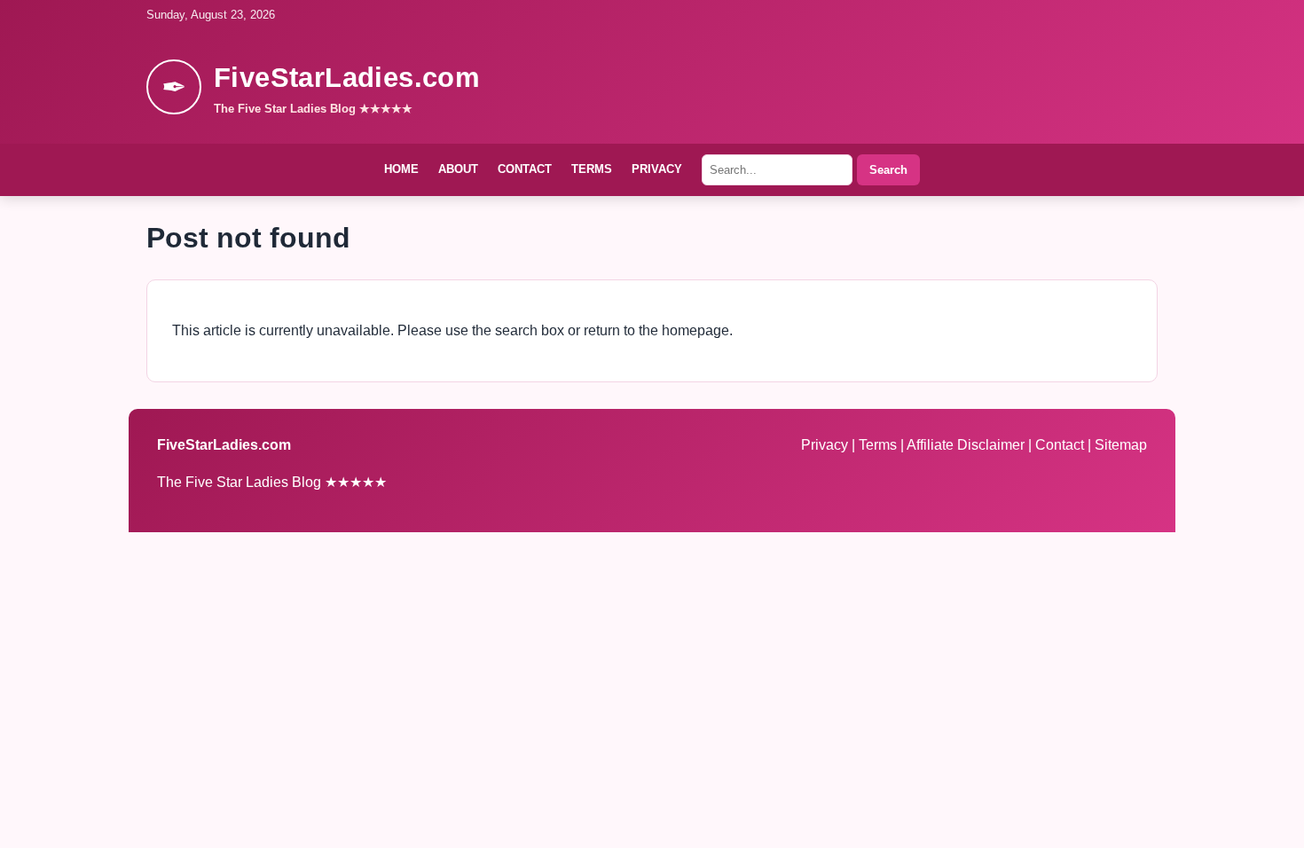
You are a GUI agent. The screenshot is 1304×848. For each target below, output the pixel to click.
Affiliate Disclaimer (967, 444)
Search (888, 170)
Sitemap (1121, 444)
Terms (591, 169)
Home (401, 169)
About (458, 169)
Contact (525, 169)
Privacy (657, 169)
